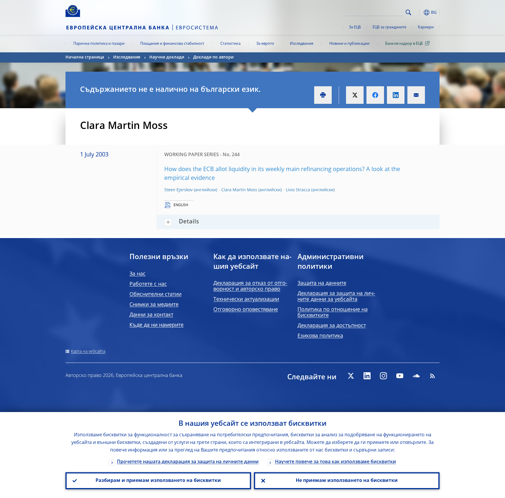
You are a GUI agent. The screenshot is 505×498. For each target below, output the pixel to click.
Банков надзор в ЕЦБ (404, 44)
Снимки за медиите (154, 304)
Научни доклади (166, 57)
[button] (419, 12)
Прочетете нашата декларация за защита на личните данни (188, 462)
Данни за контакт (151, 315)
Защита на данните (322, 283)
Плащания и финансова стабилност (172, 44)
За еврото (265, 44)
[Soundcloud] (416, 376)
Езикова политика (320, 336)
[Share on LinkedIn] (395, 95)
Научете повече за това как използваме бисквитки (335, 462)
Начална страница (84, 57)
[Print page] (323, 95)
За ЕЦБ (355, 27)
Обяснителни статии (155, 294)
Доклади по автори (213, 57)
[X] (351, 376)
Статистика (230, 44)
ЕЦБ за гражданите (389, 27)
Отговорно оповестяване (245, 309)
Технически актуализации (246, 299)
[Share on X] (355, 95)
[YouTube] (400, 376)
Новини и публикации (349, 44)
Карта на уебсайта (88, 351)
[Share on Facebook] (375, 95)
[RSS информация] (433, 376)
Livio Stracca (298, 190)
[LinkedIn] (367, 376)
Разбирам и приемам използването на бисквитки (158, 480)
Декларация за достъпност (332, 325)
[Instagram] (383, 376)
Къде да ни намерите (156, 325)
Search (408, 12)
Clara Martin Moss (239, 190)
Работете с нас (148, 284)
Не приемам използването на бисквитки (347, 480)
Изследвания (301, 44)
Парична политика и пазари (98, 44)
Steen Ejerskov (178, 190)
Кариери (426, 27)
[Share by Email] (416, 95)
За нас (137, 274)
